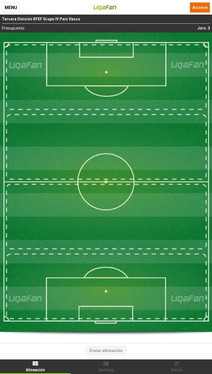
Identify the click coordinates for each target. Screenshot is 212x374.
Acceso (200, 7)
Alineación (35, 370)
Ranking (106, 370)
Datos (176, 370)
